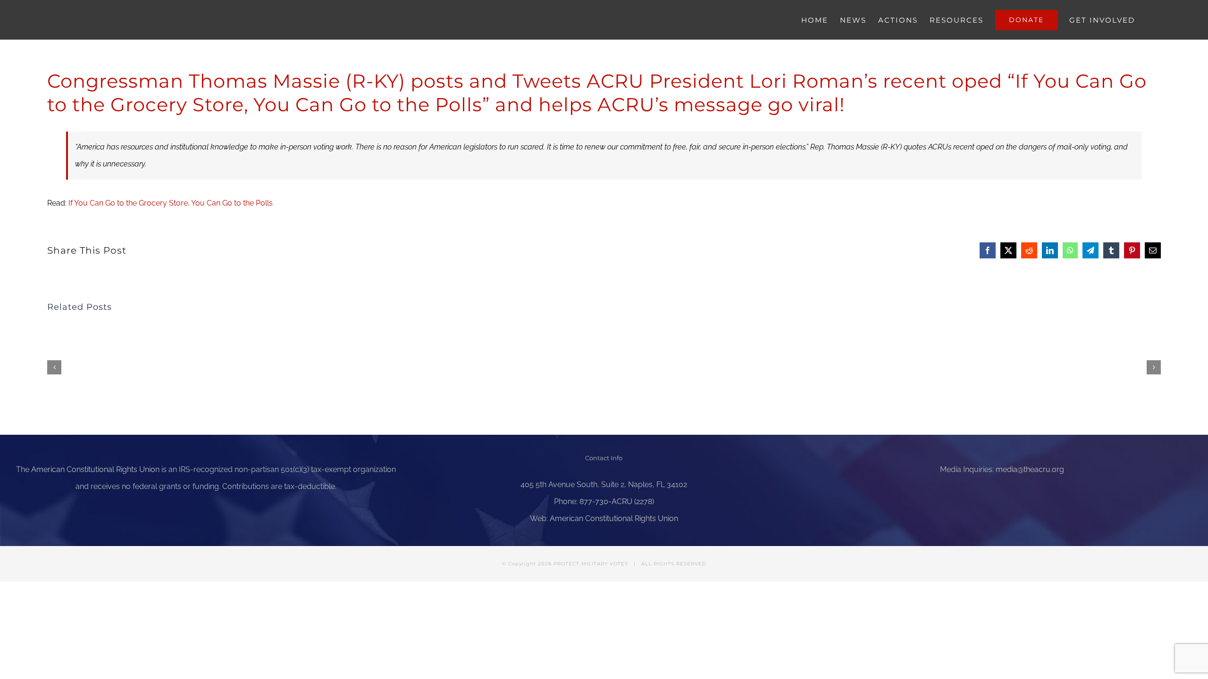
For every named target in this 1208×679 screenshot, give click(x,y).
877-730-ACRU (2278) (616, 501)
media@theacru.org (1030, 469)
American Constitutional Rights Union (95, 469)
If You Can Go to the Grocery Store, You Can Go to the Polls (170, 203)
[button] (54, 367)
